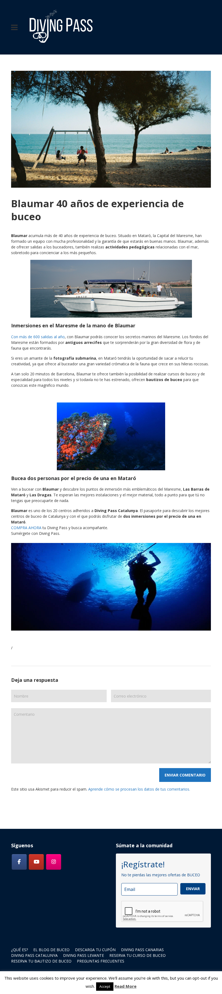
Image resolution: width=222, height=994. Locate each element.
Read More (125, 986)
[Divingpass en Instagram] (53, 862)
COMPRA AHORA (26, 527)
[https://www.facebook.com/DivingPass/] (19, 862)
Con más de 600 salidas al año (38, 336)
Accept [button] (104, 986)
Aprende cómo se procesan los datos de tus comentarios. (139, 789)
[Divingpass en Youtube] (36, 862)
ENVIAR (193, 888)
